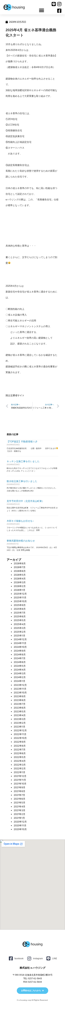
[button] (41, 10)
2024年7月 (19, 658)
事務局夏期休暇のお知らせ (21, 540)
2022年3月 (20, 764)
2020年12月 (20, 821)
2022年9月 (20, 741)
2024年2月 (20, 677)
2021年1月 (19, 818)
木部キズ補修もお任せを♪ (20, 521)
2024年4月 (20, 669)
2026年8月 (20, 563)
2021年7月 (19, 795)
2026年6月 (20, 571)
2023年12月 (20, 685)
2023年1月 (19, 726)
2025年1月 (19, 635)
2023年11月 (20, 688)
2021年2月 (19, 814)
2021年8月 (19, 791)
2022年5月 (20, 757)
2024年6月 (20, 662)
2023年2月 (20, 723)
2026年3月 (20, 582)
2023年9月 (20, 696)
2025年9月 (20, 605)
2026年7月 (19, 567)
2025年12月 (20, 593)
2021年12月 (20, 776)
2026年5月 (20, 574)
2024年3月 (20, 673)
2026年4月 (20, 578)
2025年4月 (20, 624)
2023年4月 (20, 715)
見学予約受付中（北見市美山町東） (25, 501)
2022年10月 (20, 738)
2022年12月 (20, 730)
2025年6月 (20, 616)
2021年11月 (20, 780)
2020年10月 (20, 829)
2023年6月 (20, 707)
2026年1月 (19, 590)
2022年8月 (20, 745)
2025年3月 (20, 628)
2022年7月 (19, 749)
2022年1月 (19, 772)
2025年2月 (20, 631)
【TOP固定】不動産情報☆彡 (22, 441)
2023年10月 (20, 692)
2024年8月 (20, 654)
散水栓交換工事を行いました (22, 481)
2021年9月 (19, 787)
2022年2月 (20, 768)
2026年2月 (20, 586)
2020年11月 (20, 825)
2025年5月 (20, 620)
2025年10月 (20, 601)
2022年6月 (20, 753)
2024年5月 (20, 666)
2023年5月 (20, 711)
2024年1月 (19, 681)
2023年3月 (20, 719)
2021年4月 (19, 806)
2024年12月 (20, 639)
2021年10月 (20, 783)
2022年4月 (20, 761)
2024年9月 (20, 650)
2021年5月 (19, 802)
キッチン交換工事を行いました (23, 461)
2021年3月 (19, 810)
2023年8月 (20, 700)
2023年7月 (19, 704)
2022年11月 (20, 734)
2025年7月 (19, 612)
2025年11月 (20, 597)
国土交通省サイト (15, 395)
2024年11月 (20, 643)
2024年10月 (20, 647)
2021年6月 (19, 798)
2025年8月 (20, 609)
